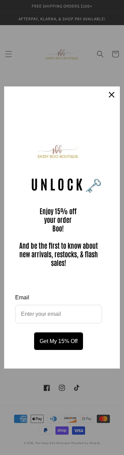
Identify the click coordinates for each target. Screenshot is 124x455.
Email (22, 297)
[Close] (111, 94)
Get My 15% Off (59, 341)
